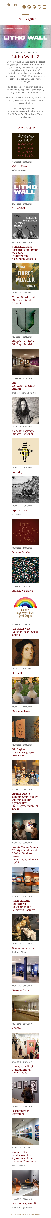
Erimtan (10, 7)
